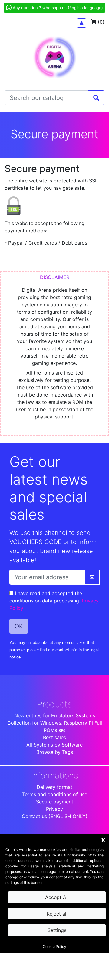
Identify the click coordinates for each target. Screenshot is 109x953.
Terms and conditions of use (54, 794)
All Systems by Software (54, 745)
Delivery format (54, 787)
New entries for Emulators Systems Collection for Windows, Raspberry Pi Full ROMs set (54, 722)
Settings (57, 930)
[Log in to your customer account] (81, 23)
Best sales (54, 737)
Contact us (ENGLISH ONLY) (55, 816)
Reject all (57, 914)
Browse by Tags (54, 752)
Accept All (57, 897)
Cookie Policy (54, 946)
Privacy (54, 809)
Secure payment (54, 802)
